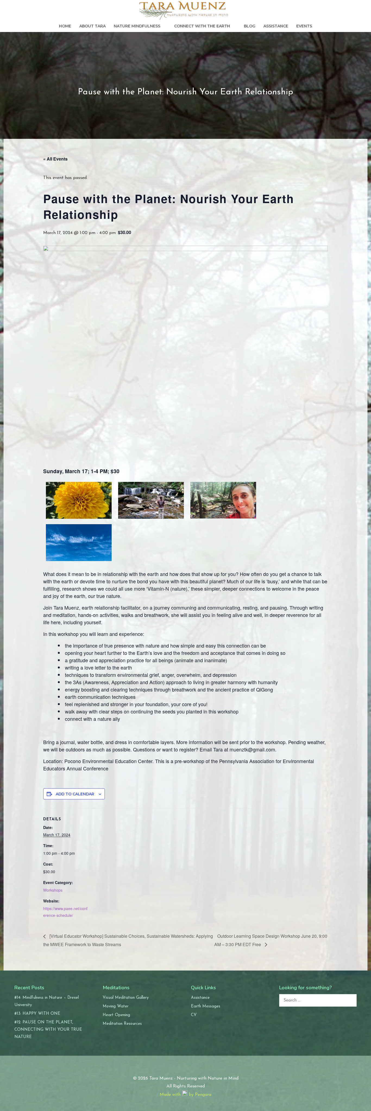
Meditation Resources (122, 1024)
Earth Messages (205, 1006)
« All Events (55, 159)
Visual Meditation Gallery (126, 998)
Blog (249, 26)
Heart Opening (116, 1015)
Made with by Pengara (185, 1095)
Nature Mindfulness (137, 26)
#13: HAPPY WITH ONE (37, 1014)
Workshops (52, 890)
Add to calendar (75, 794)
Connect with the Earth (202, 26)
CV (194, 1015)
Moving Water (115, 1006)
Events (304, 26)
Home (65, 26)
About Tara (92, 26)
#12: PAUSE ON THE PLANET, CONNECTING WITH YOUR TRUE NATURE (48, 1029)
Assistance (275, 26)
